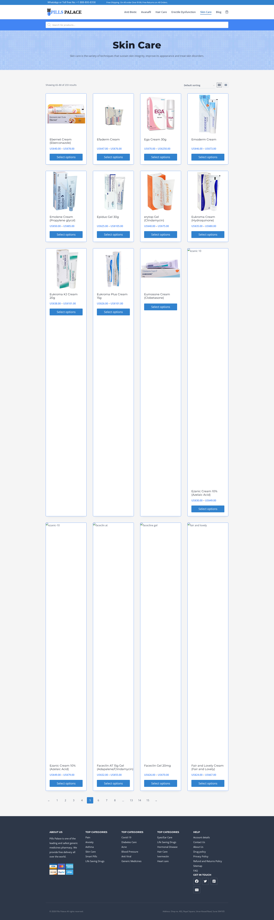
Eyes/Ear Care (164, 837)
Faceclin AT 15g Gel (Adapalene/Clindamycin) (115, 767)
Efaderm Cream (108, 139)
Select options (66, 157)
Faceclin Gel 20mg (157, 765)
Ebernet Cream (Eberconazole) (61, 141)
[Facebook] (196, 881)
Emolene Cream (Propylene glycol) (62, 218)
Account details (201, 837)
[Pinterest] (214, 881)
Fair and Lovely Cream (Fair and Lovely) (207, 767)
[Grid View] (219, 85)
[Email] (196, 889)
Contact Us (199, 842)
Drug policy (199, 851)
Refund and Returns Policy (207, 861)
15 (147, 800)
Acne (124, 846)
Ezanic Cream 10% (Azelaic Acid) (204, 493)
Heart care (163, 861)
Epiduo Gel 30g (108, 217)
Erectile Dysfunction (183, 12)
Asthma (89, 846)
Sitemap (197, 865)
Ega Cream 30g (155, 139)
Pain (87, 837)
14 (139, 800)
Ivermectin (163, 856)
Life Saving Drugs (94, 861)
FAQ (195, 870)
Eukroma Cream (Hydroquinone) (203, 218)
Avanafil (146, 12)
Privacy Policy (200, 856)
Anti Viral (126, 856)
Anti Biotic (130, 12)
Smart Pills (91, 856)
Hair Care (161, 12)
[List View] (225, 85)
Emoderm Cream (203, 139)
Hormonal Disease (167, 846)
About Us (198, 846)
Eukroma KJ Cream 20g (64, 296)
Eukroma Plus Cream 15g (112, 296)
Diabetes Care (129, 842)
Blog (218, 12)
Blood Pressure (129, 851)
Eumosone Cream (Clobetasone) (157, 296)
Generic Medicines (131, 861)
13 (131, 800)
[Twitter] (205, 881)
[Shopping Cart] (226, 11)
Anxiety (89, 842)
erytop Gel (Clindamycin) (154, 218)
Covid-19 (126, 837)
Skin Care (206, 12)
